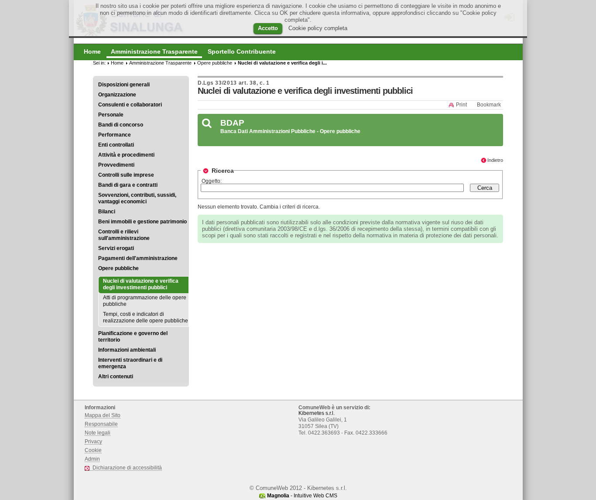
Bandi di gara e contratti (128, 185)
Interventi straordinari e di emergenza (130, 363)
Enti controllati (116, 144)
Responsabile (101, 424)
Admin (92, 459)
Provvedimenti (116, 165)
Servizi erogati (116, 248)
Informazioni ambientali (127, 350)
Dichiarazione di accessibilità (127, 467)
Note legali (97, 432)
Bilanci (106, 211)
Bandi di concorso (120, 124)
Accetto (268, 28)
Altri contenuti (115, 376)
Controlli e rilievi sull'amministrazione (124, 235)
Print (461, 104)
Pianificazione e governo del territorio (133, 336)
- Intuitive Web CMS (302, 495)
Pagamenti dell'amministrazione (138, 258)
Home (117, 62)
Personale (110, 114)
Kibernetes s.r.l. (316, 413)
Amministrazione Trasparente (160, 62)
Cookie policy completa (317, 28)
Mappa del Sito (102, 415)
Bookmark (489, 104)
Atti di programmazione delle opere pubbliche (144, 301)
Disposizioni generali (124, 84)
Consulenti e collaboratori (130, 104)
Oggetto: (212, 181)
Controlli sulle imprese (126, 175)
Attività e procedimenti (126, 155)
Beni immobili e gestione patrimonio (142, 221)
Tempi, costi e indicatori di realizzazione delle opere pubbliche (145, 317)
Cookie (93, 450)
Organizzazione (117, 94)
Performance (114, 134)
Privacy (93, 441)
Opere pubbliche (118, 268)
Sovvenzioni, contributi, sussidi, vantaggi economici (137, 198)
